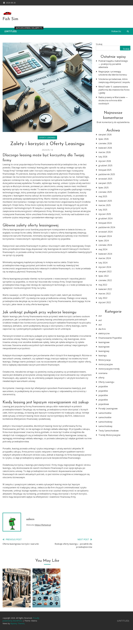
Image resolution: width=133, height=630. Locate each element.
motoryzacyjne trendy (109, 368)
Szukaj (99, 44)
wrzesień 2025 (105, 178)
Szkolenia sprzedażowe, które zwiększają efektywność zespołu (114, 81)
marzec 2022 (104, 293)
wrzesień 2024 (105, 231)
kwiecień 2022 (105, 289)
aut (100, 315)
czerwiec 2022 (105, 280)
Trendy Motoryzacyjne (109, 435)
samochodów (104, 413)
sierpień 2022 (105, 271)
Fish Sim (10, 19)
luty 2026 (102, 156)
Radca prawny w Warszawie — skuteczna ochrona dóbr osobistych (113, 100)
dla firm (102, 329)
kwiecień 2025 (105, 200)
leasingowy (103, 351)
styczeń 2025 (104, 214)
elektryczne (104, 333)
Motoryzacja (104, 360)
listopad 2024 (104, 222)
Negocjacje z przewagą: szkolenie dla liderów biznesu (112, 73)
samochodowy (105, 421)
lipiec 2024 (103, 240)
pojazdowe (103, 404)
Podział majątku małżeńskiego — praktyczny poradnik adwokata (113, 64)
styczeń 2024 (104, 267)
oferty (101, 377)
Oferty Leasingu (47, 137)
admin (30, 519)
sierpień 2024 (105, 236)
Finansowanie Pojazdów (110, 337)
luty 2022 (102, 298)
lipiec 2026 (103, 139)
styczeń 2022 (104, 302)
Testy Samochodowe (108, 430)
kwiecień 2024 (105, 253)
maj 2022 (102, 284)
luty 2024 (102, 262)
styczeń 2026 (104, 161)
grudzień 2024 (105, 218)
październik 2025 (106, 174)
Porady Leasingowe (108, 408)
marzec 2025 (104, 205)
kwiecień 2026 (105, 147)
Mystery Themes (17, 623)
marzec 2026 (104, 152)
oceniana (102, 373)
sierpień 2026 (105, 134)
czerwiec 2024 (105, 245)
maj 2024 (102, 249)
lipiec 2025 (103, 187)
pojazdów (103, 386)
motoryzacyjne (105, 364)
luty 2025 (102, 209)
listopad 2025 (104, 169)
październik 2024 (106, 227)
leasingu (102, 355)
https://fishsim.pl (43, 524)
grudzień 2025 (105, 165)
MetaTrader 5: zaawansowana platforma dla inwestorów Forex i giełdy (113, 89)
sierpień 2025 (105, 183)
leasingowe (103, 342)
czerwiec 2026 (105, 143)
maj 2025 (102, 196)
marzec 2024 (104, 258)
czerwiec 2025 (105, 192)
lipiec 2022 (103, 275)
